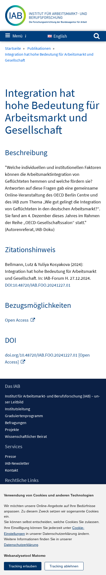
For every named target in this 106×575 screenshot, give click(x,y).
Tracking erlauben (23, 566)
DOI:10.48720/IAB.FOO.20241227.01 (38, 285)
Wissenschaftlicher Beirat (26, 436)
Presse (10, 456)
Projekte (12, 429)
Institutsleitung (17, 408)
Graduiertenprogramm (24, 415)
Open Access (20, 320)
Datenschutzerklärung (21, 545)
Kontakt (11, 470)
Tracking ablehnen (64, 566)
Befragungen (15, 422)
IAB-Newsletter (17, 463)
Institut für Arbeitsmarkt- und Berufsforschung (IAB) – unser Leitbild (52, 399)
